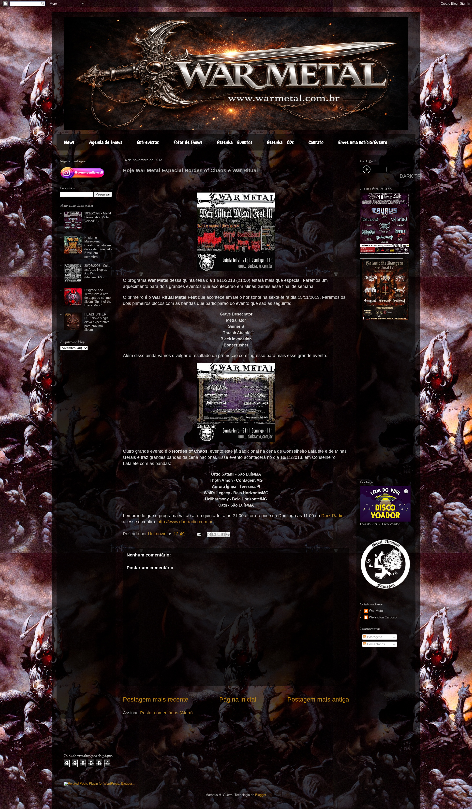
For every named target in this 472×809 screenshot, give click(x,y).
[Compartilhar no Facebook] (223, 534)
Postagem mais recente (155, 699)
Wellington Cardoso (383, 617)
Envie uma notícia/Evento (362, 142)
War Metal (376, 611)
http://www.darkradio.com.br (185, 521)
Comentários (375, 644)
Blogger (260, 795)
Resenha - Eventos (234, 142)
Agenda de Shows (105, 142)
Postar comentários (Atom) (166, 712)
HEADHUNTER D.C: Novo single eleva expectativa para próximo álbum (96, 322)
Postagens (374, 637)
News (69, 142)
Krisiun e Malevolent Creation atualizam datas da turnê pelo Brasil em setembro (98, 247)
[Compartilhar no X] (218, 534)
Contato (316, 142)
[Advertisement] (397, 400)
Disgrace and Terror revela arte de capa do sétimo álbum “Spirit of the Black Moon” (97, 297)
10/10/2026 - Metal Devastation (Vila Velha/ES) (97, 217)
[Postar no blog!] (213, 534)
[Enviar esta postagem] (199, 533)
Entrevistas (148, 142)
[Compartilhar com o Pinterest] (227, 534)
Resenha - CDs (280, 142)
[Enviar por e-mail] (209, 534)
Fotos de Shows (188, 142)
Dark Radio (332, 515)
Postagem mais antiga (318, 699)
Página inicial (237, 699)
